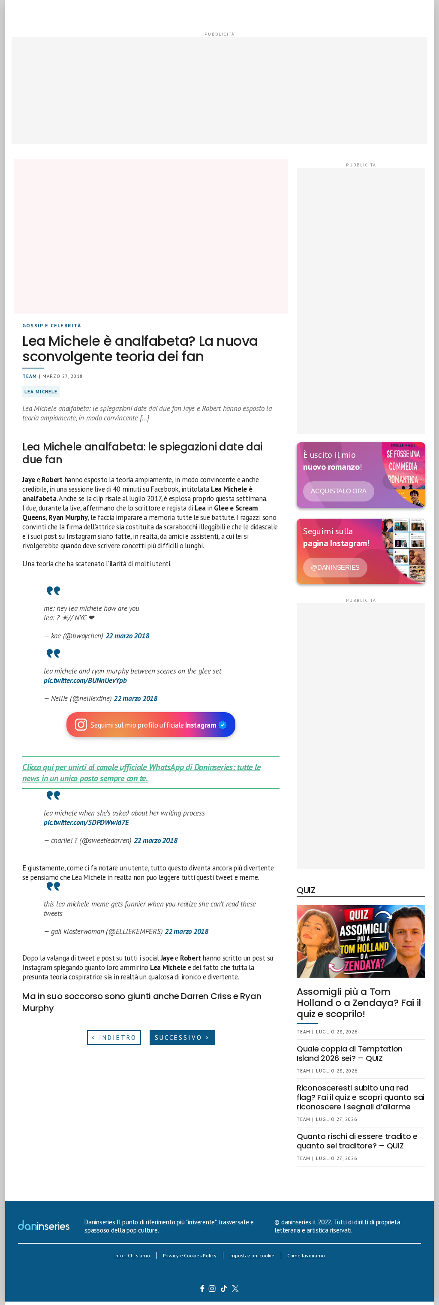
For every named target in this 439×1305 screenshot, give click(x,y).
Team (29, 376)
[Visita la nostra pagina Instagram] (212, 1289)
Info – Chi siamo (132, 1255)
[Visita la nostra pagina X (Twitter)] (235, 1289)
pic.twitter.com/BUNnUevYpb (85, 680)
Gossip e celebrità (51, 325)
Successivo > (182, 1037)
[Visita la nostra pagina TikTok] (224, 1289)
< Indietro (114, 1037)
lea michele (40, 392)
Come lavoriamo (306, 1255)
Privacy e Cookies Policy (189, 1255)
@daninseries (335, 567)
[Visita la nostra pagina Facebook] (202, 1289)
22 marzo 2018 (127, 635)
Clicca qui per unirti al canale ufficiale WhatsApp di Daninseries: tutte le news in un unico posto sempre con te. (141, 772)
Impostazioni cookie (251, 1255)
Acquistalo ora (339, 491)
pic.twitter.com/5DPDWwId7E (86, 822)
